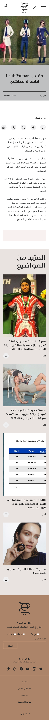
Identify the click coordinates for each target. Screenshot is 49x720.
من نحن (24, 695)
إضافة (10, 646)
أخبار (44, 356)
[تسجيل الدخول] (35, 7)
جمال (20, 634)
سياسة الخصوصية (24, 702)
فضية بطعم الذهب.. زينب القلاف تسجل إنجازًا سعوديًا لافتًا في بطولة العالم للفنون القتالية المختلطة (25, 345)
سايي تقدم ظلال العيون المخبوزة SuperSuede (26, 571)
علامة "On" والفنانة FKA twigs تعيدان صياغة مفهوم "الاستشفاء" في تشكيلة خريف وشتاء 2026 (26, 414)
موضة (34, 634)
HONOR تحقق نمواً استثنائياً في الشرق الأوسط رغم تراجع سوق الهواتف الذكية (26, 504)
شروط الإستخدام (24, 688)
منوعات (10, 634)
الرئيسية (43, 95)
